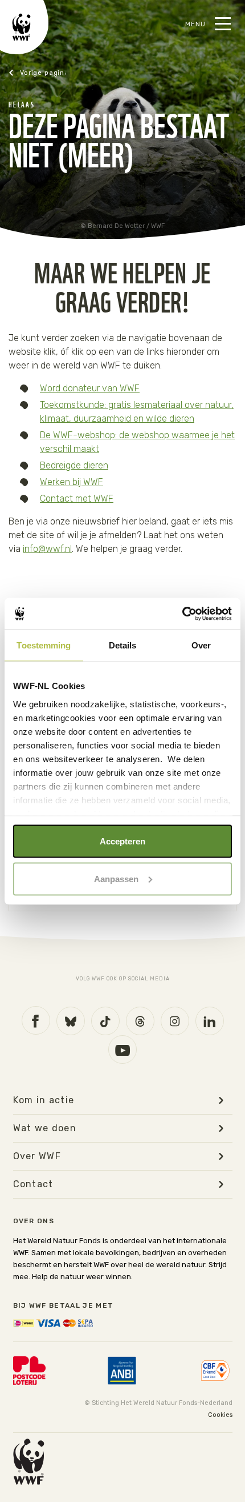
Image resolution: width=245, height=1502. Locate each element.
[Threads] (140, 1021)
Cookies (220, 1415)
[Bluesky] (70, 1021)
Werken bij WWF (71, 481)
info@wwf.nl (47, 548)
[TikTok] (105, 1021)
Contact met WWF (76, 498)
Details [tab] (123, 645)
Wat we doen (45, 1128)
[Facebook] (36, 1020)
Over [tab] (201, 645)
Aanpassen (116, 878)
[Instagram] (175, 1021)
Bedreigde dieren (74, 465)
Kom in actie (44, 1100)
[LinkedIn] (209, 1021)
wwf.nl (37, 73)
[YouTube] (122, 1049)
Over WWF (37, 1156)
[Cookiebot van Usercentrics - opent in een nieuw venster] (182, 613)
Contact (33, 1184)
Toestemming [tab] (44, 645)
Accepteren (122, 841)
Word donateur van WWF (90, 388)
